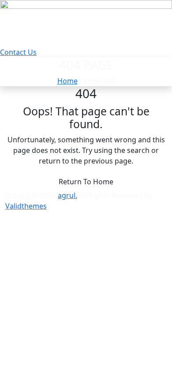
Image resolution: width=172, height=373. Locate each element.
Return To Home (86, 181)
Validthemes (26, 206)
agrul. (67, 195)
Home (67, 81)
